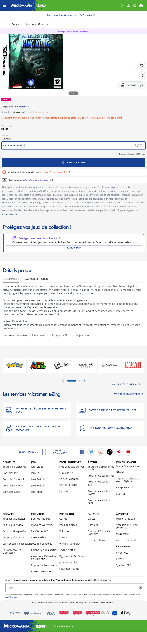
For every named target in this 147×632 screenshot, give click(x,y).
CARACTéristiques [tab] (36, 279)
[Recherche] (134, 6)
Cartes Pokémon (69, 479)
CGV (34, 602)
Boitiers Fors (74, 247)
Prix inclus (132, 154)
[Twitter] (91, 452)
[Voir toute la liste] (122, 6)
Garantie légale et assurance (53, 602)
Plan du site (107, 602)
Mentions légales (78, 602)
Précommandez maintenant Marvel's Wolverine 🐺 (71, 14)
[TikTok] (109, 452)
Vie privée (94, 602)
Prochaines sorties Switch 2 (99, 483)
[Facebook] (82, 452)
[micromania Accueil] (28, 5)
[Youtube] (128, 452)
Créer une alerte (75, 162)
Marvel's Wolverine (127, 466)
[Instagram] (100, 452)
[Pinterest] (119, 452)
